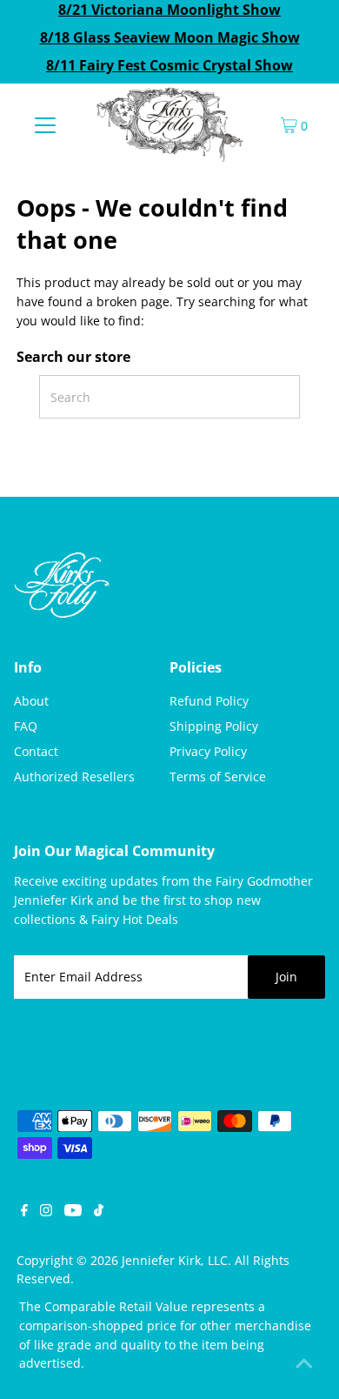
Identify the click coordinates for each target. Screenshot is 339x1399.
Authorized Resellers (74, 776)
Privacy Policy (208, 751)
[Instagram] (46, 1212)
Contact (36, 751)
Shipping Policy (214, 726)
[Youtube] (73, 1212)
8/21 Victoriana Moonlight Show (169, 9)
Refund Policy (209, 701)
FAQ (25, 726)
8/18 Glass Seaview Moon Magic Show (170, 37)
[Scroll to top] (304, 1364)
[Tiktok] (99, 1212)
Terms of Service (218, 776)
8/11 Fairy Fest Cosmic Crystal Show (169, 65)
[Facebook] (24, 1212)
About (31, 701)
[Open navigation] (45, 124)
